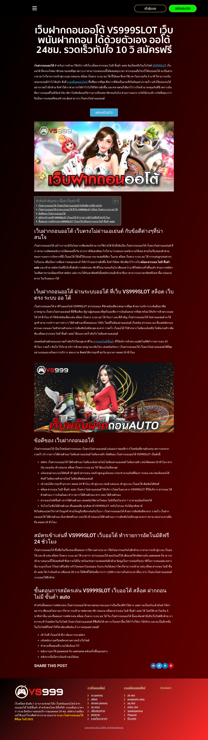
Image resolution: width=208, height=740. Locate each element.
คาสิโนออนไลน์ (96, 688)
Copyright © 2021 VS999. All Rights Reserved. (104, 727)
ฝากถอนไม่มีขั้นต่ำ (103, 341)
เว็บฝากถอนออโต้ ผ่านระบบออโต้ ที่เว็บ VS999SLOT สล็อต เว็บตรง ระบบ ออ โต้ (78, 209)
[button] (153, 666)
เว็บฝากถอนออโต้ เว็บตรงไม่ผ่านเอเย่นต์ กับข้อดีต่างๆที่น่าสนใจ (70, 205)
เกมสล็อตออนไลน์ (77, 82)
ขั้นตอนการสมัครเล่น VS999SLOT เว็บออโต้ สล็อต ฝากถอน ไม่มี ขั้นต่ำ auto (76, 221)
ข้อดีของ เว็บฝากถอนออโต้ (51, 213)
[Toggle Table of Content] (114, 201)
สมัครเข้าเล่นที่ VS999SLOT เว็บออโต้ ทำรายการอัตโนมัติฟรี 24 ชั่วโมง (74, 217)
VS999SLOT (159, 65)
